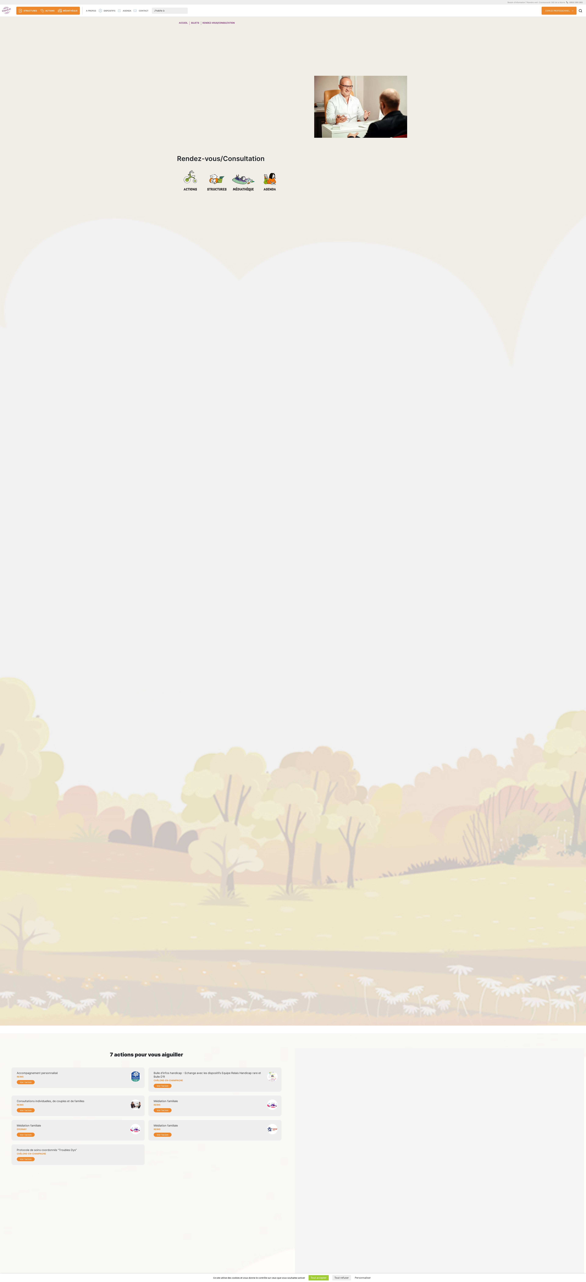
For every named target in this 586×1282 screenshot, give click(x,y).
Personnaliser (363, 1277)
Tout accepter (319, 1277)
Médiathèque (243, 189)
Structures (217, 189)
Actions (190, 189)
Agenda (270, 189)
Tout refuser (342, 1277)
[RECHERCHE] (580, 11)
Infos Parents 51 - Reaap (6, 10)
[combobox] (170, 11)
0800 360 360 (576, 2)
